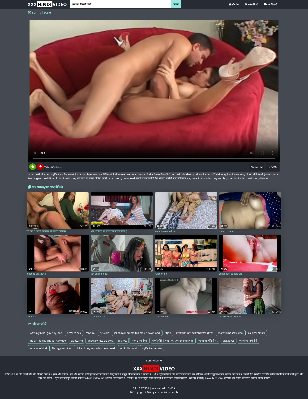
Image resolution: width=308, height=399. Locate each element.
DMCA (171, 388)
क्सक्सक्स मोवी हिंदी (248, 340)
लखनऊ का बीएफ (139, 340)
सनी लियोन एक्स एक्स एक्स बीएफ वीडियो (194, 333)
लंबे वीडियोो (252, 4)
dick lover (228, 340)
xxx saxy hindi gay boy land (46, 333)
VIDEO (47, 4)
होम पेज (235, 4)
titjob (168, 333)
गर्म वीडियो (272, 4)
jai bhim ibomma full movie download (137, 333)
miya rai (90, 333)
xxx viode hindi (38, 348)
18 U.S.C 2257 (141, 388)
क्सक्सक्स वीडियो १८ (208, 340)
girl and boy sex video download (95, 348)
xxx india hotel (128, 348)
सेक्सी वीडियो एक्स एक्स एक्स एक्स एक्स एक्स (172, 340)
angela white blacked (100, 340)
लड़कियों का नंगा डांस (152, 348)
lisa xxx (122, 340)
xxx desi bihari (256, 333)
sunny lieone (154, 360)
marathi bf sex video (230, 333)
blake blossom (214, 378)
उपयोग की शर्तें (158, 388)
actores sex (74, 333)
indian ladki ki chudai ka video (48, 340)
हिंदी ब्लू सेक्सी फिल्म (61, 348)
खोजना (176, 4)
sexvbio (104, 333)
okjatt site (77, 340)
